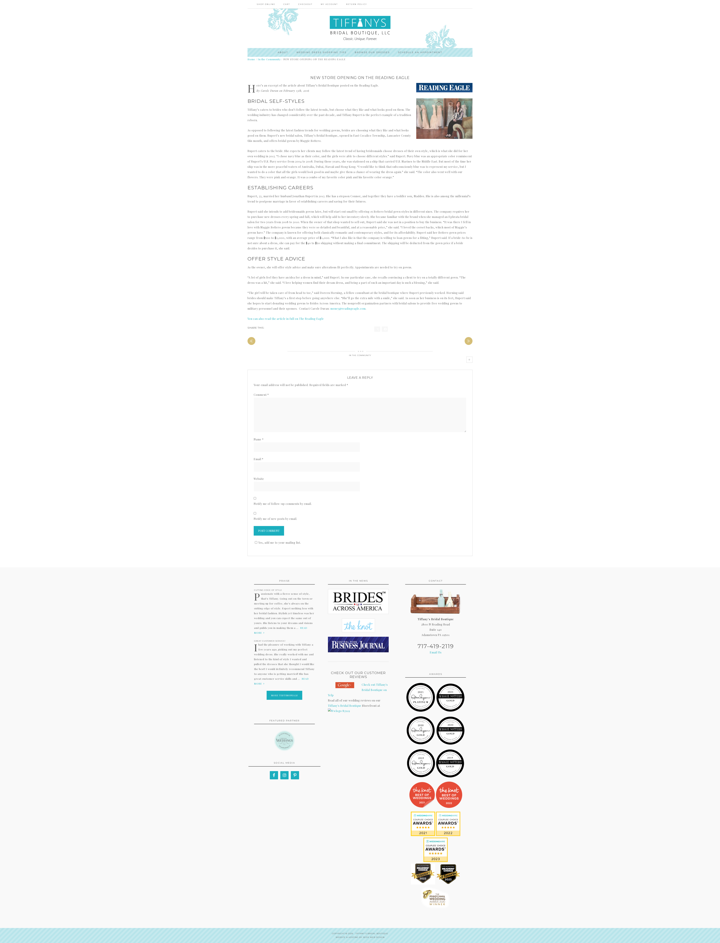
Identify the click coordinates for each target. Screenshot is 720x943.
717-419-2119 (436, 646)
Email (258, 459)
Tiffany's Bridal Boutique (344, 705)
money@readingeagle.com (348, 308)
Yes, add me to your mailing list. (279, 542)
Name (259, 439)
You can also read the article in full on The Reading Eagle (286, 319)
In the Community (360, 355)
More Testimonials (284, 695)
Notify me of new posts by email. (275, 519)
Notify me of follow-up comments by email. (283, 504)
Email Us (436, 652)
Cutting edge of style (268, 590)
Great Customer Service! (270, 641)
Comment (261, 395)
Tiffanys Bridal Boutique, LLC (360, 28)
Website (259, 479)
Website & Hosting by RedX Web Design (360, 937)
